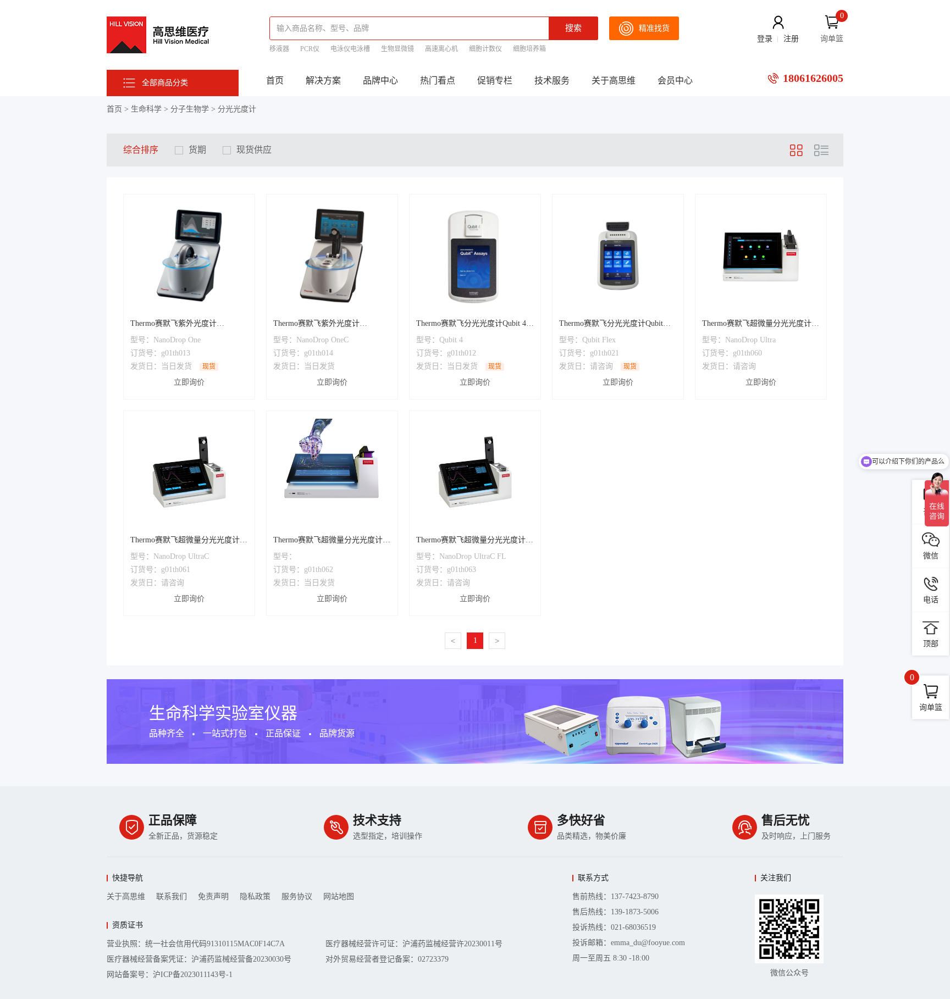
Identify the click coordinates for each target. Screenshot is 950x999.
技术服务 (552, 80)
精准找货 (654, 28)
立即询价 (189, 382)
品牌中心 (380, 80)
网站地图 (338, 896)
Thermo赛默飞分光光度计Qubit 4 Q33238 (471, 324)
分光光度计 (237, 109)
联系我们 (171, 896)
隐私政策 (255, 896)
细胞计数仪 (485, 49)
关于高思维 (614, 80)
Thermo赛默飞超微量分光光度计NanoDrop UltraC (185, 541)
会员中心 (675, 80)
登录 (764, 39)
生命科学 (146, 109)
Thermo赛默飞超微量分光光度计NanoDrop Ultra (756, 324)
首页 (275, 80)
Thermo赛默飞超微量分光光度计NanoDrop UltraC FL (471, 541)
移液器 (279, 49)
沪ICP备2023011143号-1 (193, 974)
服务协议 (296, 896)
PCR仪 (309, 49)
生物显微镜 (397, 49)
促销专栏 (494, 80)
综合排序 (140, 149)
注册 (791, 39)
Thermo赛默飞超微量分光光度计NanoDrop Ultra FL (328, 541)
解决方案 (323, 80)
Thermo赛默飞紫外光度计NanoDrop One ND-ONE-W (174, 324)
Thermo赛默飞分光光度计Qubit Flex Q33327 (611, 324)
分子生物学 (189, 109)
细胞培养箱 (529, 49)
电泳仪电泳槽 (350, 49)
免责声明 (213, 896)
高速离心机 (441, 49)
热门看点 (437, 80)
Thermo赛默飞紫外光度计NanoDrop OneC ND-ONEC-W (322, 324)
